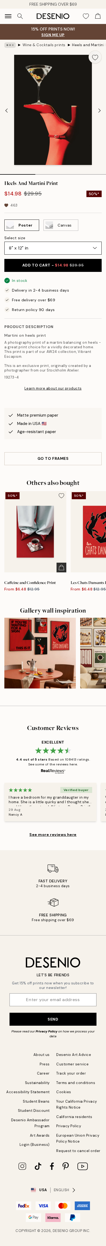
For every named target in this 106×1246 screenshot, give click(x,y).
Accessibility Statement (28, 1092)
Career (43, 1073)
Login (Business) (35, 1144)
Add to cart (53, 265)
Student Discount (34, 1110)
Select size (14, 237)
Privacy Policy (46, 1031)
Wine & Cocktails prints (44, 45)
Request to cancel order (78, 1151)
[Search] (20, 16)
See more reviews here (53, 834)
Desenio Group (67, 1230)
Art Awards (40, 1135)
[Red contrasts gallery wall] (40, 653)
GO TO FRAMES (53, 458)
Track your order (71, 1073)
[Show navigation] (8, 16)
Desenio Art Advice (73, 1054)
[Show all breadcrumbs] (10, 45)
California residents (74, 1117)
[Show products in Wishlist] (86, 16)
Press (45, 1064)
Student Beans (36, 1101)
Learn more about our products (53, 388)
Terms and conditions (75, 1082)
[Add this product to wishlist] (95, 56)
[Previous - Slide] (6, 110)
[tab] (17, 172)
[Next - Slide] (99, 110)
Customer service (72, 1064)
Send (53, 1019)
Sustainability (37, 1082)
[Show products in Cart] (98, 16)
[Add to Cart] (61, 567)
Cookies (63, 1092)
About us (41, 1054)
